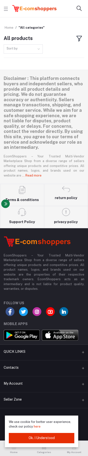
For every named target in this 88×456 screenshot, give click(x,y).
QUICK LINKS (14, 352)
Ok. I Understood (42, 438)
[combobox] (23, 49)
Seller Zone (13, 399)
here (37, 426)
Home (9, 27)
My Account (13, 383)
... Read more (32, 175)
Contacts (11, 367)
